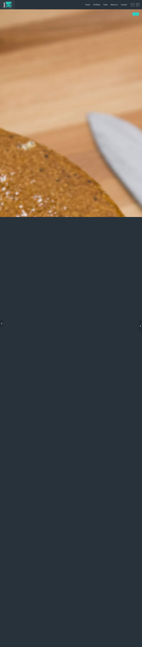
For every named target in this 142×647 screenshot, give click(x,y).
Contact (124, 4)
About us (114, 4)
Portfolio (96, 4)
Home (87, 4)
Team (105, 4)
